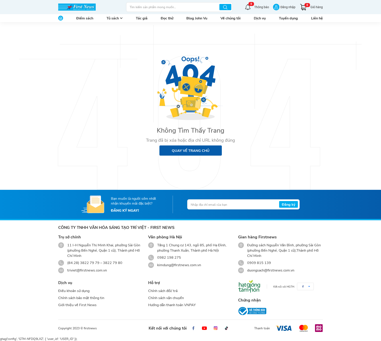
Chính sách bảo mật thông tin (81, 297)
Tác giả (142, 18)
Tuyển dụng (288, 18)
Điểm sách (84, 18)
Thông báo (259, 6)
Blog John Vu (196, 18)
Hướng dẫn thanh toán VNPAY (172, 304)
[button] (305, 286)
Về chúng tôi (230, 18)
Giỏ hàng (314, 6)
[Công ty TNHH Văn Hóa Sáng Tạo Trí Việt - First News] (77, 7)
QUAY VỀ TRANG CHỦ (190, 150)
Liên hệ (317, 18)
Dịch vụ (260, 18)
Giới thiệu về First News (77, 304)
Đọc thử (167, 18)
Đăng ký (288, 204)
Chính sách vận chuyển (166, 297)
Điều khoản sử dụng (74, 290)
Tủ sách (112, 18)
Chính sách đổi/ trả (162, 290)
